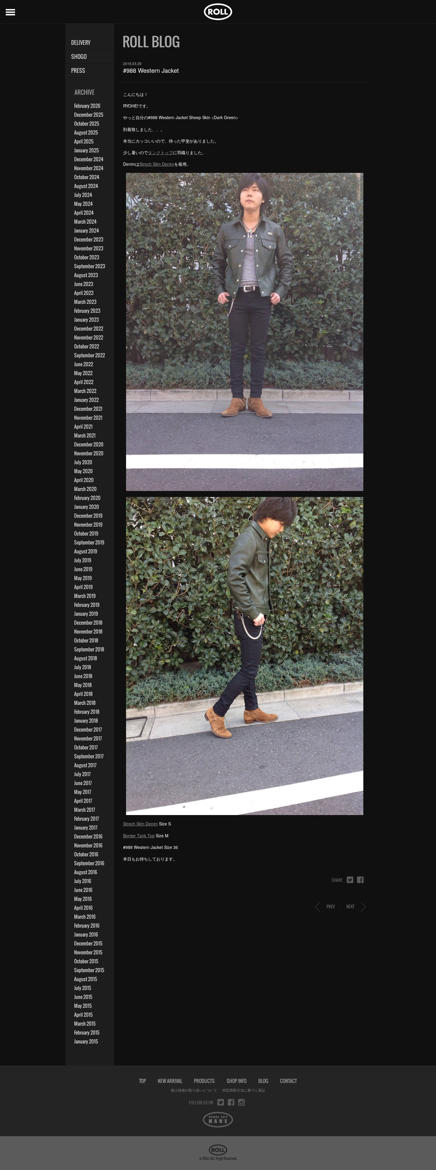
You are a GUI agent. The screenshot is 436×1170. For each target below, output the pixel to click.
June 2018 (83, 676)
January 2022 (86, 399)
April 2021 (83, 426)
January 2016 (86, 934)
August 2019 (85, 551)
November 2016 (88, 845)
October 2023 (86, 257)
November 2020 (89, 453)
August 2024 (86, 186)
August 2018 (85, 658)
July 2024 (83, 194)
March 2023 (85, 301)
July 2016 (82, 881)
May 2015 (83, 1005)
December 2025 (88, 114)
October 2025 (86, 123)
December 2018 (88, 622)
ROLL (218, 11)
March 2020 (85, 488)
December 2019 (88, 515)
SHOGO (79, 57)
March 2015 (85, 1023)
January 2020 (86, 506)
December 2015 (88, 943)
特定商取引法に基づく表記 (243, 1089)
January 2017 (85, 827)
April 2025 (83, 141)
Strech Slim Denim (156, 164)
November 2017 (88, 738)
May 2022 (83, 373)
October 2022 (86, 346)
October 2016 (86, 854)
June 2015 (83, 996)
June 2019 (83, 569)
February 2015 (86, 1032)
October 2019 (86, 533)
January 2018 (86, 720)
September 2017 (89, 756)
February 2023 (87, 310)
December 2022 (88, 328)
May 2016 (83, 898)
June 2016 (83, 889)
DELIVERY (80, 43)
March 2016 (85, 916)
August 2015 (85, 979)
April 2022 (83, 382)
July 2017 (82, 774)
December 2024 (89, 159)
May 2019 (83, 578)
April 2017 (83, 800)
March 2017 (84, 809)
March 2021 (85, 435)
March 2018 (85, 702)
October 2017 (86, 747)
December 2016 (88, 836)
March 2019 (85, 595)
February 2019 (86, 604)
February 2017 (86, 818)
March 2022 (85, 390)
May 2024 (83, 203)
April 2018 (83, 693)
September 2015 (89, 970)
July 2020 (83, 462)
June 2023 (83, 284)
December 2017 (88, 729)
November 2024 (89, 168)
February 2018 (86, 711)
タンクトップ (160, 152)
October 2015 (86, 961)
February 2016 (86, 925)
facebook (360, 880)
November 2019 (88, 524)
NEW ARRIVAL (170, 1080)
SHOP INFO (236, 1080)
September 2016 (89, 863)
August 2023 (86, 275)
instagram (241, 1102)
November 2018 (88, 631)
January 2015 (86, 1041)
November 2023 (88, 248)
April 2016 (83, 907)
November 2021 (88, 417)
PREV (331, 906)
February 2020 (87, 497)
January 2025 (86, 150)
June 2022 (83, 364)
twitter (350, 880)
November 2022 (88, 337)
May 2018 (83, 685)
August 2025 (86, 132)
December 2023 (88, 239)
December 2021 (88, 408)
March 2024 (85, 221)
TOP (142, 1080)
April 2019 (83, 586)
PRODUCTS (204, 1080)
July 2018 (82, 667)
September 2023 (89, 266)
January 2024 (86, 230)
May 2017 (82, 791)
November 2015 (88, 952)
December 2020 (89, 444)
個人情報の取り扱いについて (194, 1089)
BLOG (263, 1080)
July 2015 (82, 987)
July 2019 (82, 560)
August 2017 (85, 765)
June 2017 (83, 783)
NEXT (350, 906)
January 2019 (86, 613)
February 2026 (87, 105)
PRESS (78, 71)
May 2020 (83, 471)
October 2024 (86, 177)
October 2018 (86, 640)
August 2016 (85, 872)
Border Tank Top (139, 836)
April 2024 (84, 212)
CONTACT (288, 1080)
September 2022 (89, 355)
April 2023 (83, 292)
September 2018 (89, 649)
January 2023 (86, 319)
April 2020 (84, 480)
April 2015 (83, 1014)
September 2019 (89, 542)
